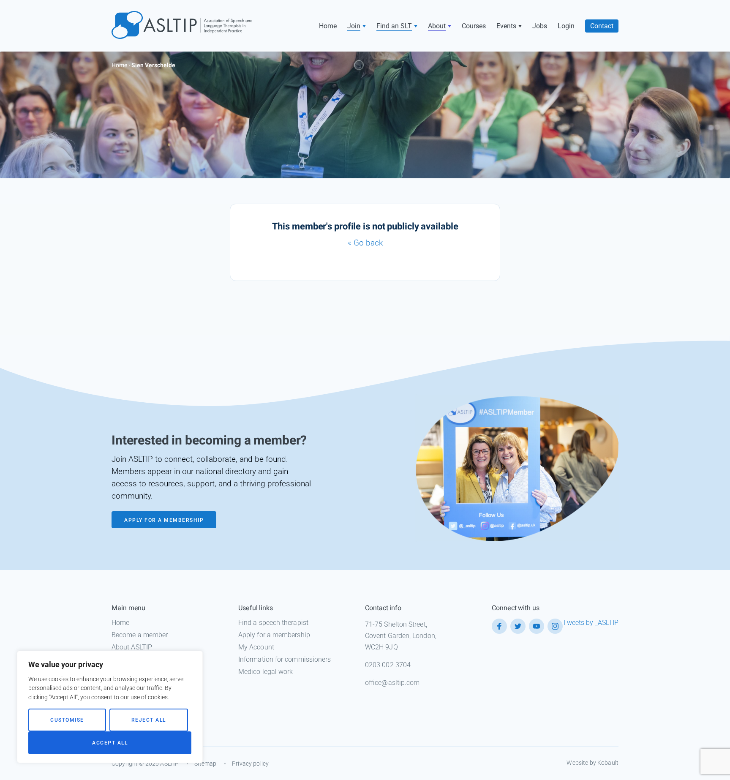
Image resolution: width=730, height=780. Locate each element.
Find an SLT (394, 26)
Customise (67, 720)
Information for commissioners (284, 659)
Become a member (140, 635)
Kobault (607, 762)
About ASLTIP (132, 647)
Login (566, 26)
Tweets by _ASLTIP (590, 623)
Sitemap (205, 763)
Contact (601, 26)
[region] (110, 707)
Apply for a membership (274, 635)
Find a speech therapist (273, 623)
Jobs (539, 26)
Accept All (110, 743)
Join (353, 26)
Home (328, 26)
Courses (474, 26)
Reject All (148, 720)
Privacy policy (250, 763)
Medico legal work (265, 672)
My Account (256, 647)
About (437, 26)
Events (506, 26)
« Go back (365, 243)
